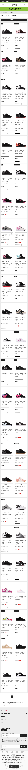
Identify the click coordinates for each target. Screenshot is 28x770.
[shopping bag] (25, 5)
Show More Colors (5, 43)
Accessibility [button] (23, 1)
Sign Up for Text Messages (7, 733)
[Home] (14, 5)
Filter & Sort (14, 20)
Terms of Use (20, 739)
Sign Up (4, 730)
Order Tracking (5, 1)
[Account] (21, 4)
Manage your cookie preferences (13, 755)
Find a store (4, 744)
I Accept (14, 766)
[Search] (7, 5)
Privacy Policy (7, 759)
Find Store (23, 746)
